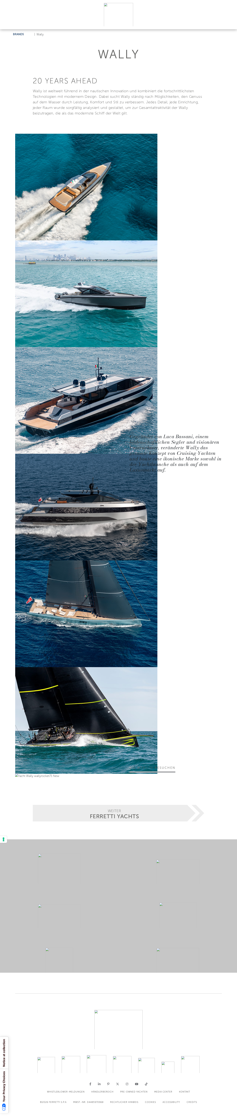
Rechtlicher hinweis (124, 1102)
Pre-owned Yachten (134, 1091)
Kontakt (184, 1091)
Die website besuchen (152, 768)
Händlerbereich (102, 1091)
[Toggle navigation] (230, 23)
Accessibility (171, 1102)
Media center (163, 1091)
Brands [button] (18, 34)
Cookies (150, 1102)
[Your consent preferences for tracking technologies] (3, 839)
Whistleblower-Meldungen (66, 1091)
